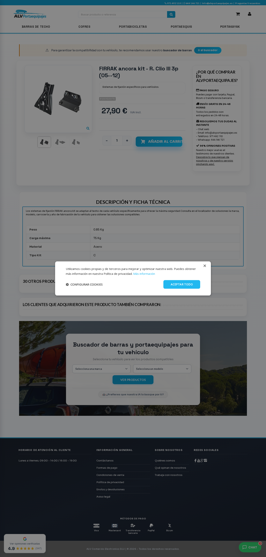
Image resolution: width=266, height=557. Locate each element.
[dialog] (133, 278)
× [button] (204, 265)
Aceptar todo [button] (182, 284)
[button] (84, 284)
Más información (144, 274)
